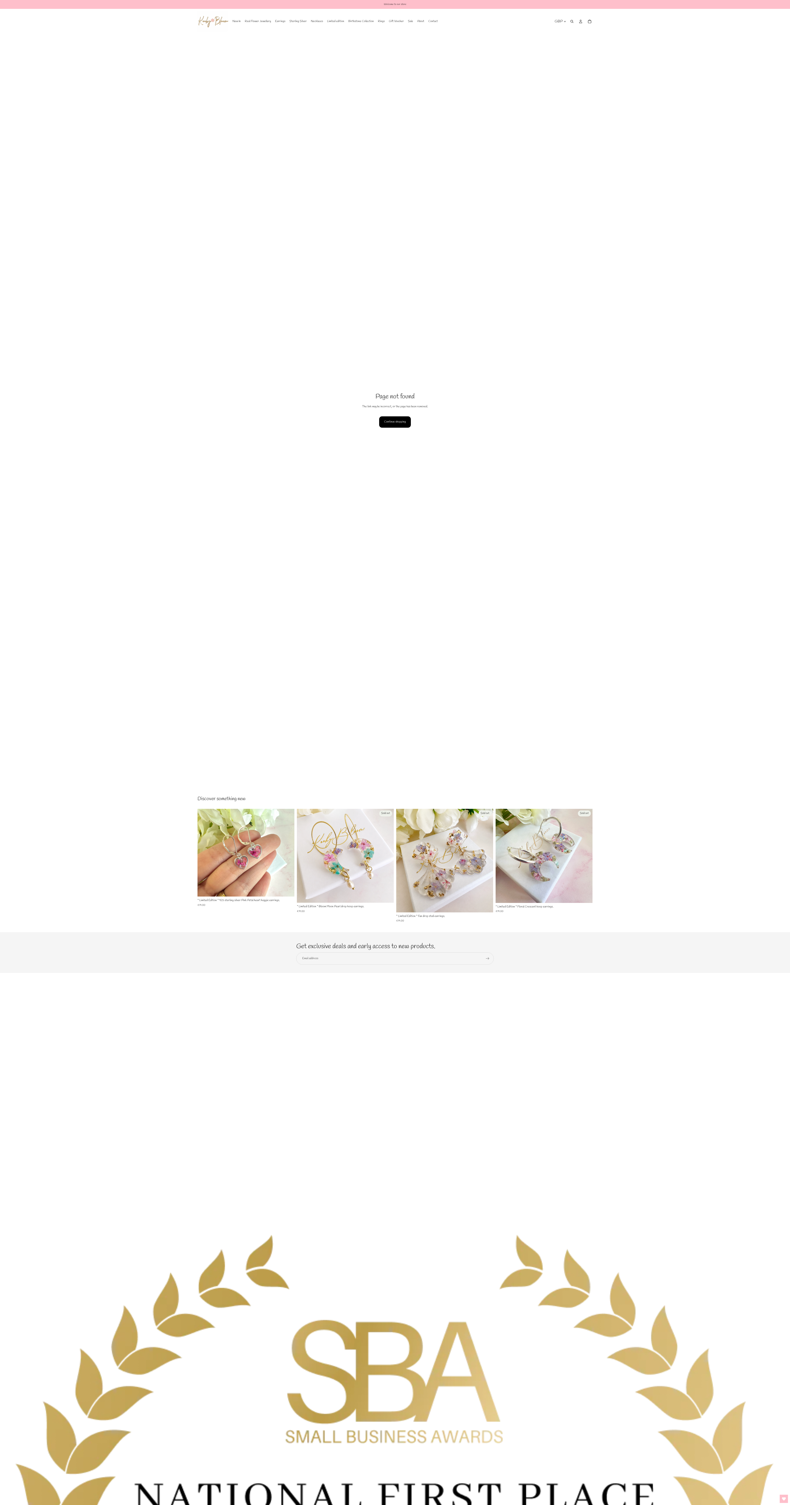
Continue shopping (395, 422)
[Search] (571, 21)
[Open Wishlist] (784, 1499)
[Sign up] (487, 958)
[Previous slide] (204, 852)
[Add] (288, 890)
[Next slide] (288, 852)
